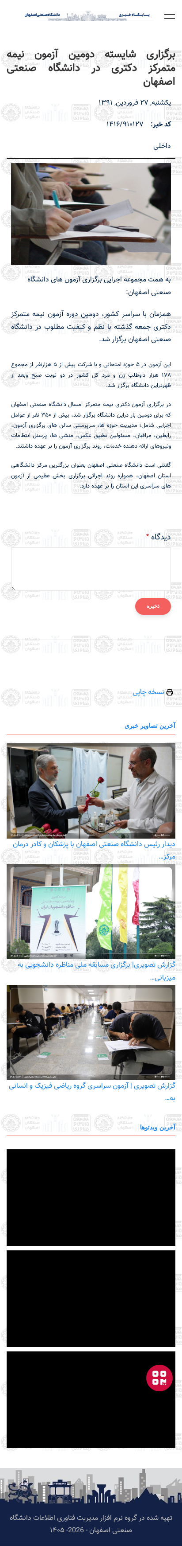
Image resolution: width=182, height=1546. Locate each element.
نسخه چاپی (149, 692)
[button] (169, 16)
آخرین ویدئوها (157, 1127)
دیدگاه (161, 537)
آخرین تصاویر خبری (150, 725)
